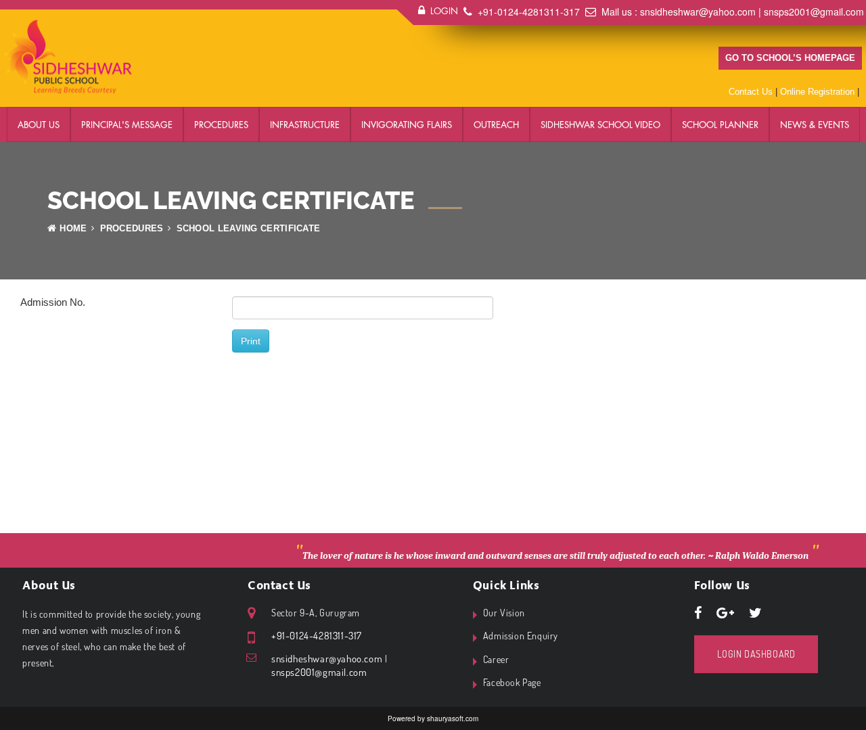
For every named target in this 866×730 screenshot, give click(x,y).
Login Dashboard (756, 654)
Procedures (221, 124)
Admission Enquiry (520, 635)
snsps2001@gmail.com (814, 11)
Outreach (496, 124)
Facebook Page (512, 682)
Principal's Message (127, 124)
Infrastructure (305, 124)
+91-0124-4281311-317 (529, 11)
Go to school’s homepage (790, 58)
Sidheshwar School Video (600, 124)
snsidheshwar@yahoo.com (698, 11)
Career (496, 659)
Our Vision (504, 612)
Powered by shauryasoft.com (433, 718)
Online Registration (817, 92)
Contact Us (751, 92)
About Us (39, 124)
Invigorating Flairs (406, 124)
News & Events (814, 124)
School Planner (720, 124)
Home (73, 228)
